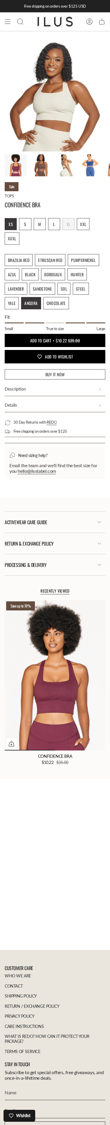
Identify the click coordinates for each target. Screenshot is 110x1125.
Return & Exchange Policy (29, 543)
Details (11, 405)
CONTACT (14, 985)
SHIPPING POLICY (21, 995)
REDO (52, 422)
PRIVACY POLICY (19, 1016)
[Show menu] (7, 21)
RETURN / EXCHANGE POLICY (32, 1006)
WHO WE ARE (18, 975)
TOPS (9, 196)
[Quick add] (11, 744)
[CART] (102, 21)
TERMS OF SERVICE (22, 1051)
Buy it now (55, 374)
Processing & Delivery (26, 564)
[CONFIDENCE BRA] (55, 675)
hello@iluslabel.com (37, 471)
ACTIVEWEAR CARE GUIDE (26, 522)
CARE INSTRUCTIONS (24, 1026)
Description (15, 388)
